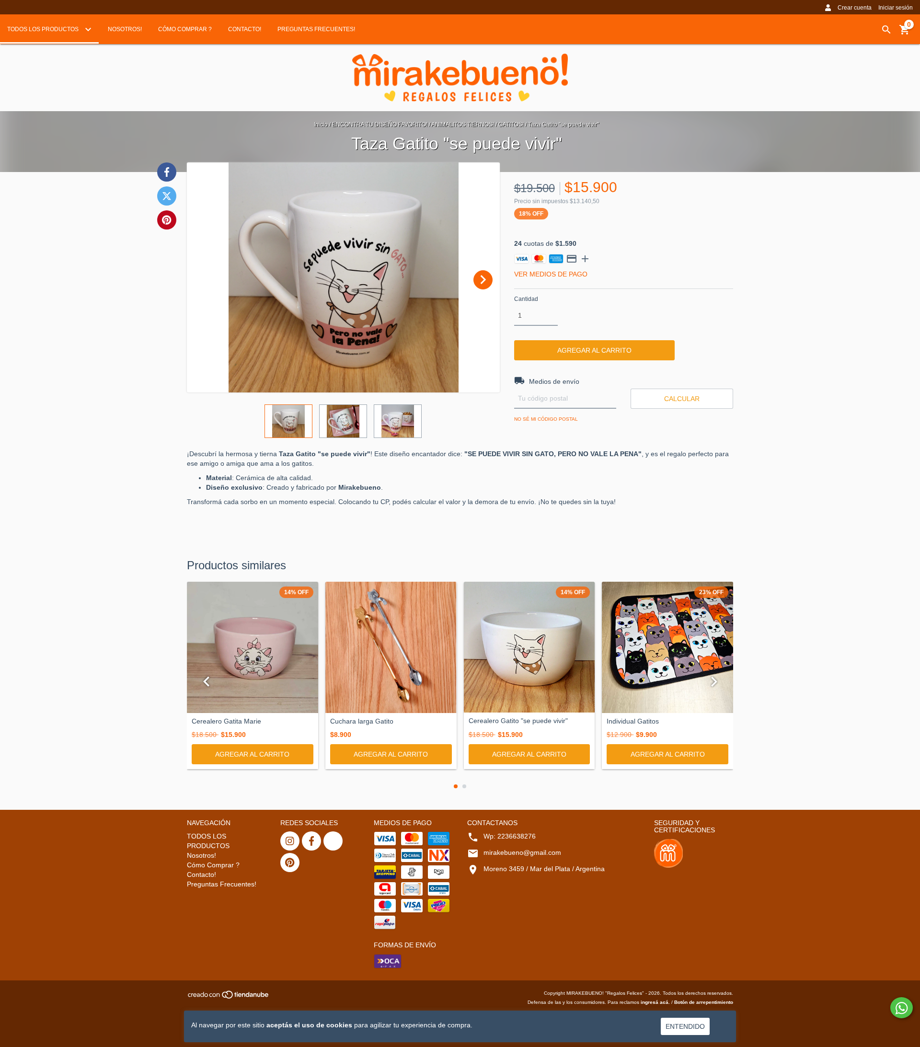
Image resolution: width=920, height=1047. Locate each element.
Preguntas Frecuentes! (316, 29)
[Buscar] (886, 30)
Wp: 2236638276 (509, 836)
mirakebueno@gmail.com (522, 852)
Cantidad (526, 299)
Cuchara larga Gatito (361, 721)
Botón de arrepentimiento (703, 1002)
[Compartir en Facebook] (166, 172)
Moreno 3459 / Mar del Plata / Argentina (544, 869)
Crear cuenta (855, 7)
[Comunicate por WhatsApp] (901, 1007)
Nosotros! (125, 29)
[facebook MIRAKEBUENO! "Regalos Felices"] (311, 841)
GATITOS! (511, 124)
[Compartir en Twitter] (166, 196)
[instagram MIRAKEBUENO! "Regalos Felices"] (289, 841)
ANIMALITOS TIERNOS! (462, 124)
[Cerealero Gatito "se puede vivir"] (529, 647)
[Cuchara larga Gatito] (391, 647)
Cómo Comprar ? (185, 29)
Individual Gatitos (633, 721)
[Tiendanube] (229, 997)
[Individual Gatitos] (667, 647)
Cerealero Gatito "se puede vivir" (518, 721)
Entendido (685, 1026)
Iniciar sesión (895, 7)
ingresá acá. (655, 1002)
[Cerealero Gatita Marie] (252, 647)
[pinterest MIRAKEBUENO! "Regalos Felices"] (289, 862)
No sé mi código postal (546, 419)
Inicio (321, 124)
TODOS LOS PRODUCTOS (43, 29)
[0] (905, 33)
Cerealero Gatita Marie (226, 721)
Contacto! (244, 29)
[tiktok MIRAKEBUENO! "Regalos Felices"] (333, 841)
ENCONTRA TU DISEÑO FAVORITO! (379, 124)
